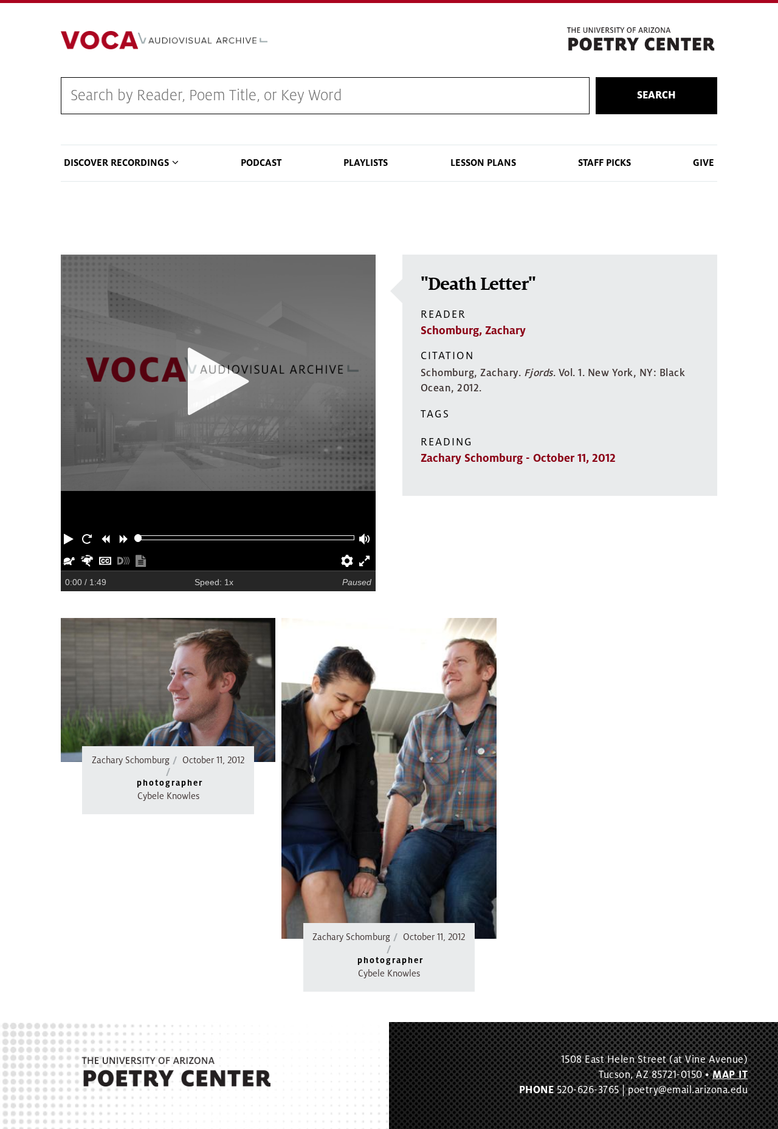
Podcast (261, 163)
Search (656, 95)
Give (703, 163)
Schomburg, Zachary (473, 330)
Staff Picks (604, 163)
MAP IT (730, 1074)
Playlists (365, 163)
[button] (70, 538)
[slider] (138, 538)
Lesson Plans (483, 163)
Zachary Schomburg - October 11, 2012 (518, 458)
